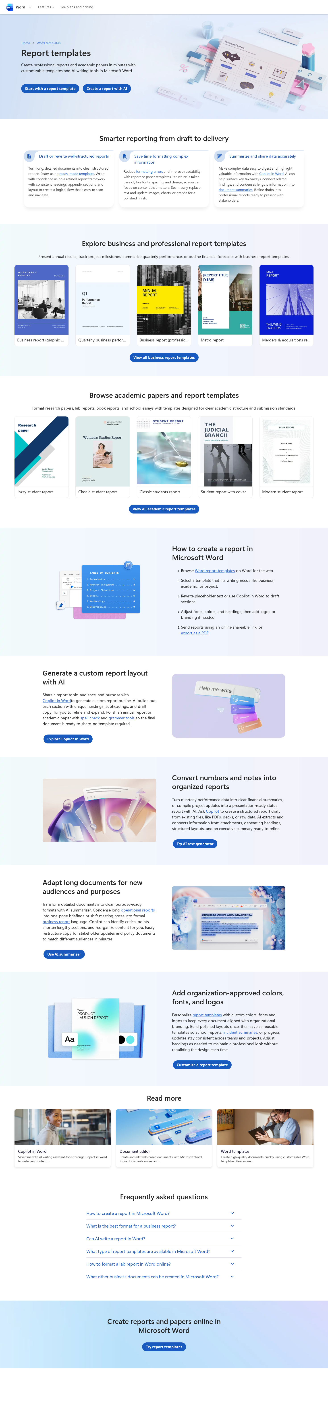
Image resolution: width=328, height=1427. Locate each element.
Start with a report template (50, 88)
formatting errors (149, 171)
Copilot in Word (271, 173)
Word (20, 7)
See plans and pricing (76, 7)
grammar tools (122, 718)
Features (44, 7)
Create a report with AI (107, 88)
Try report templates (164, 1346)
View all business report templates (164, 357)
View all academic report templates (164, 509)
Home (25, 43)
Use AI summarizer (64, 954)
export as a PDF (195, 632)
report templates (207, 1014)
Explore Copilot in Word (68, 739)
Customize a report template (202, 1064)
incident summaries (240, 1032)
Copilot (212, 811)
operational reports (138, 910)
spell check (90, 718)
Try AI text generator (195, 843)
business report (56, 921)
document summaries (236, 189)
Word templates (49, 43)
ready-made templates (76, 173)
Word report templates (215, 570)
